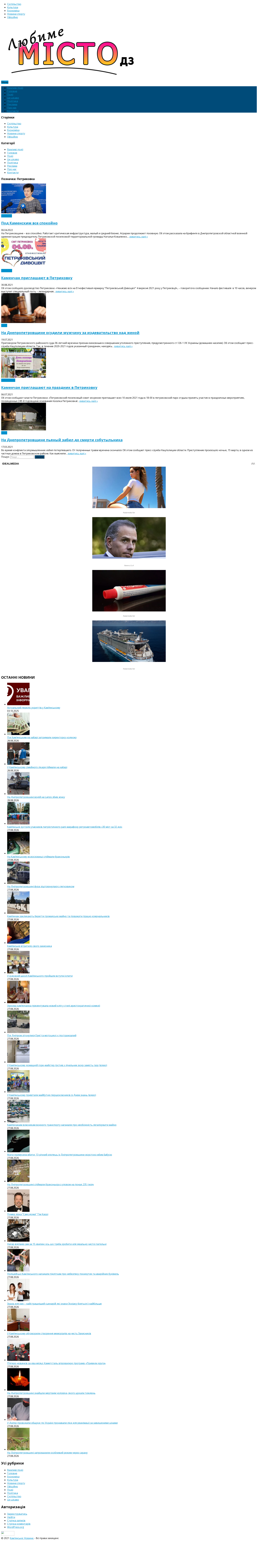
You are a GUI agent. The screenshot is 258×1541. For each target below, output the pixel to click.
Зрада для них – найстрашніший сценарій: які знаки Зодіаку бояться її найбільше (54, 1303)
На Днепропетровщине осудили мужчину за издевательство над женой (70, 332)
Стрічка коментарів (18, 1523)
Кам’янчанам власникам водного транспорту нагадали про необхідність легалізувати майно (61, 1124)
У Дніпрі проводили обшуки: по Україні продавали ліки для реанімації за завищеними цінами (62, 1422)
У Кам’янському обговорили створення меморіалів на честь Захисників (49, 1333)
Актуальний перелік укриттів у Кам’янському (33, 707)
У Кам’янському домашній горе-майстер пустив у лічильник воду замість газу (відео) (57, 1065)
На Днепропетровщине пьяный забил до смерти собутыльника (62, 439)
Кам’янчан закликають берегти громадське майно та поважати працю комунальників (58, 916)
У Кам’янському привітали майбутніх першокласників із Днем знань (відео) (51, 1095)
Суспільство (14, 4)
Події (10, 94)
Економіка (13, 10)
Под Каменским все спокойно (29, 222)
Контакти (13, 111)
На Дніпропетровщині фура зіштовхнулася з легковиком (40, 886)
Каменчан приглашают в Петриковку (36, 277)
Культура (12, 7)
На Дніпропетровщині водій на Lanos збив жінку (36, 797)
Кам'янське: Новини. (22, 1538)
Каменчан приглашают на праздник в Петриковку (49, 387)
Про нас (11, 107)
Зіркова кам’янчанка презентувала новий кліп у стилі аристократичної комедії (53, 1005)
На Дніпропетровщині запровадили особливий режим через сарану (47, 1452)
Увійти (11, 1517)
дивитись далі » (138, 236)
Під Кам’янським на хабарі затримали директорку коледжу (42, 737)
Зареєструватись (17, 1514)
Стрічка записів (16, 1520)
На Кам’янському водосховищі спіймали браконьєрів (38, 856)
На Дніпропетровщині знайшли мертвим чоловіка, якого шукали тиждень (51, 1393)
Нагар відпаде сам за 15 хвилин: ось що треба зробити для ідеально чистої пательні (56, 1244)
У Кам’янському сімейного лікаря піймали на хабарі (37, 767)
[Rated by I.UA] (7, 1535)
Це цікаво (13, 97)
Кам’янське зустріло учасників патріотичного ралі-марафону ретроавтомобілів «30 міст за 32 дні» (64, 826)
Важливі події (15, 88)
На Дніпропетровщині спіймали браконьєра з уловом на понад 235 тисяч (50, 1184)
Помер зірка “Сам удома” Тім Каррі (27, 1214)
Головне (12, 91)
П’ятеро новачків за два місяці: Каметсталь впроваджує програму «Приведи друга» (56, 1363)
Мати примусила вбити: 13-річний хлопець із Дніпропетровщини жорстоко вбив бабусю (59, 1154)
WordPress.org (15, 1527)
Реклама (12, 104)
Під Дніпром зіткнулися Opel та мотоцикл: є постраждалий (41, 1035)
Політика (12, 101)
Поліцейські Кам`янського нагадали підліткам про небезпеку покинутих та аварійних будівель (63, 1273)
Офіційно (12, 17)
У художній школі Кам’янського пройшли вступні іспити (40, 975)
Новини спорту (16, 14)
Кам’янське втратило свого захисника (29, 946)
